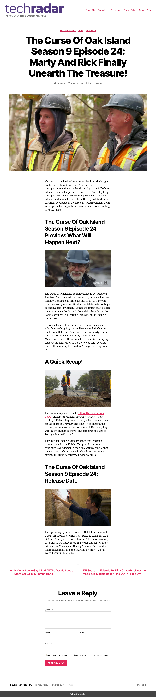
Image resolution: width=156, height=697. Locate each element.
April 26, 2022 (77, 83)
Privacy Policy (129, 10)
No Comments (96, 83)
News (80, 30)
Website (48, 643)
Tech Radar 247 (24, 685)
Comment (50, 610)
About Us (90, 10)
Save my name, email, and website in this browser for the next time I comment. (77, 655)
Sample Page (145, 10)
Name (48, 632)
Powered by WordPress (62, 685)
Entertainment (68, 30)
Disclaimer (116, 10)
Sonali (62, 83)
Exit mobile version (78, 694)
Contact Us (103, 10)
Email (82, 632)
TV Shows (91, 30)
